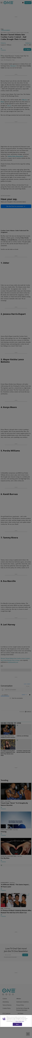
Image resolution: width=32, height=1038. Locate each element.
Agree (17, 1024)
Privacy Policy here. (20, 1021)
